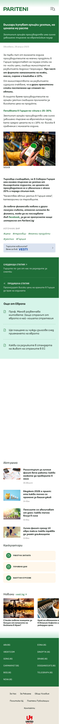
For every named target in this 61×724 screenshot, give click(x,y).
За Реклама (25, 693)
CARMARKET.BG (11, 665)
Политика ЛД (16, 701)
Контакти (29, 708)
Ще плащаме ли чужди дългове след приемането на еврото (31, 331)
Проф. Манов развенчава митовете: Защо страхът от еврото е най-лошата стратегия (31, 315)
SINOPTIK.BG (43, 652)
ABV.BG (6, 645)
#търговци (19, 233)
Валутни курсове (22, 578)
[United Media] (29, 719)
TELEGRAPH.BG (44, 672)
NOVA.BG (7, 679)
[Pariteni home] (15, 9)
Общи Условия (42, 693)
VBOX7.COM (9, 652)
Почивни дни (20, 566)
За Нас (13, 693)
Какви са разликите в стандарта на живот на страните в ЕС (30, 347)
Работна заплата (22, 555)
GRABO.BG (42, 658)
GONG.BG (7, 658)
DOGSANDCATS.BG (46, 665)
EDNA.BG (41, 645)
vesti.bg (20, 594)
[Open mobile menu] (53, 9)
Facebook (13, 217)
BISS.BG (7, 672)
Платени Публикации (38, 701)
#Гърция (21, 239)
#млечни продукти (39, 233)
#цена (6, 233)
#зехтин (8, 239)
